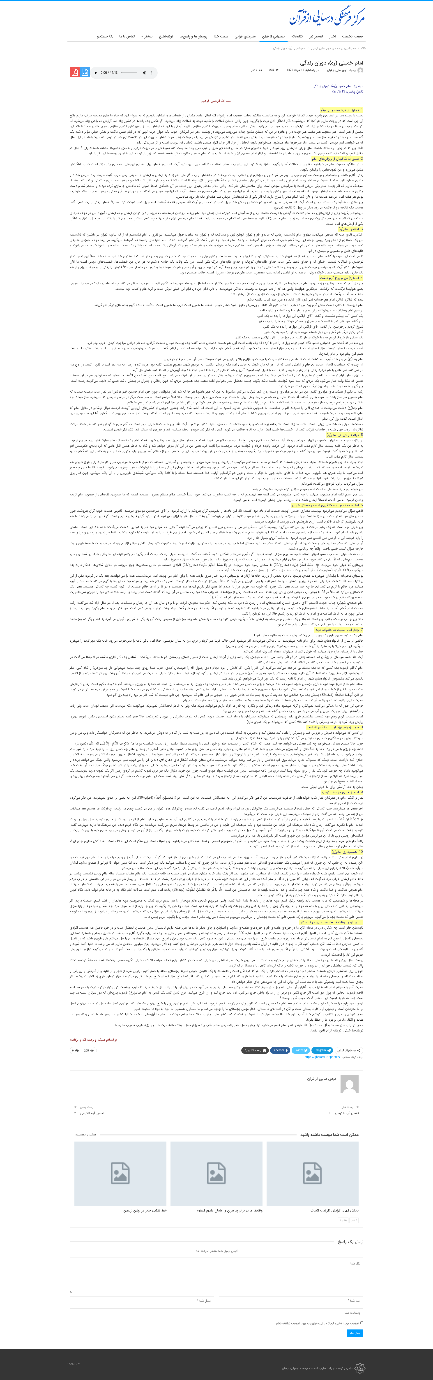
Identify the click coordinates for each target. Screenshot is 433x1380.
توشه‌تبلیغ (166, 36)
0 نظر (254, 70)
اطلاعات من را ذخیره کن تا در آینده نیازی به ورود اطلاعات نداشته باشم (317, 1323)
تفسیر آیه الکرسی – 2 (89, 1113)
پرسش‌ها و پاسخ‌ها (193, 36)
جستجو (102, 36)
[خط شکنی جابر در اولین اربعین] (120, 1174)
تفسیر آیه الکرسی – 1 (344, 1113)
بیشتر (148, 36)
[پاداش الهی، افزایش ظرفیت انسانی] (313, 1174)
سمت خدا (221, 36)
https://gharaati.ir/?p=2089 (322, 1057)
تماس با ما (127, 36)
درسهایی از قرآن (273, 36)
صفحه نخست (352, 36)
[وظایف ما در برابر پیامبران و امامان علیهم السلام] (216, 1174)
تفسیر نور (316, 36)
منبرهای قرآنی (245, 36)
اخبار (332, 36)
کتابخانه (297, 36)
